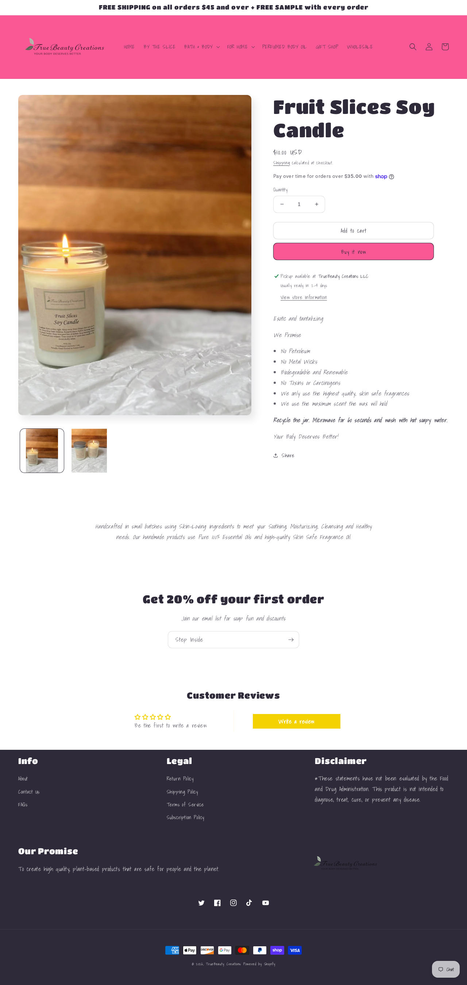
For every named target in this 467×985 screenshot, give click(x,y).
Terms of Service (185, 805)
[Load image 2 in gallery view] (89, 451)
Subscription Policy (185, 817)
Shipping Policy (182, 792)
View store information (304, 297)
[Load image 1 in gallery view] (42, 451)
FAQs (22, 805)
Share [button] (288, 455)
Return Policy (180, 779)
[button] (201, 46)
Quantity (280, 190)
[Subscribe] (291, 639)
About (23, 779)
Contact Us (29, 792)
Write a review (296, 721)
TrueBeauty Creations (223, 964)
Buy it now (353, 251)
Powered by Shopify (259, 964)
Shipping (281, 162)
